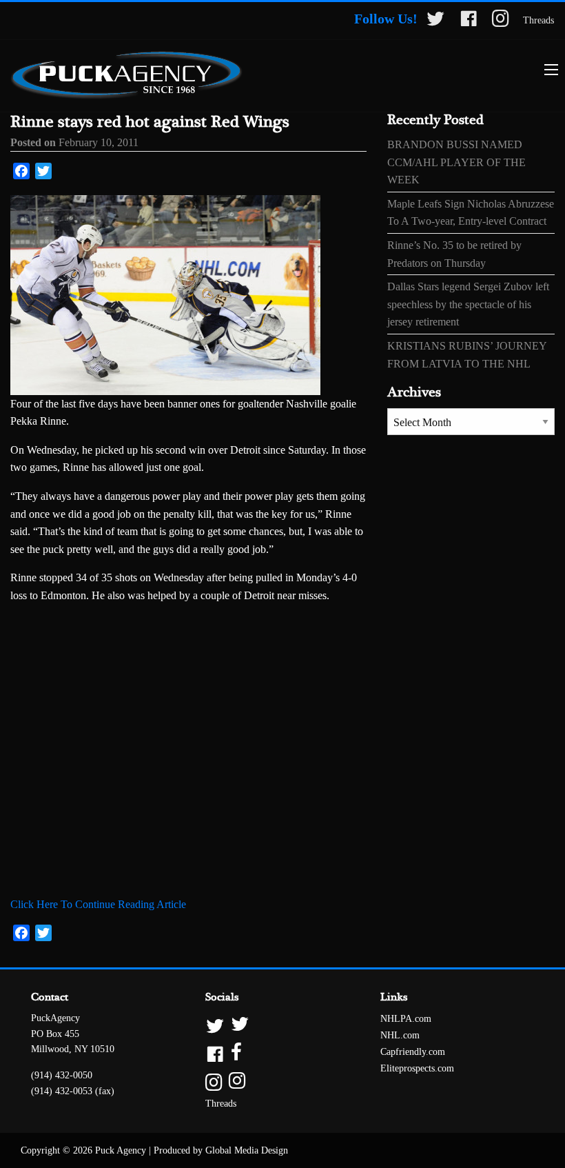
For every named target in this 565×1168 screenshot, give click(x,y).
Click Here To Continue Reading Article (98, 904)
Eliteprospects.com (417, 1068)
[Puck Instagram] (500, 21)
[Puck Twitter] (435, 21)
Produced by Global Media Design (221, 1150)
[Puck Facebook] (468, 21)
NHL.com (400, 1035)
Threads (538, 20)
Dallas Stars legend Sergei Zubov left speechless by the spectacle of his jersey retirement (468, 304)
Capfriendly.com (412, 1052)
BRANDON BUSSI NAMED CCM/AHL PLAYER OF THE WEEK (456, 162)
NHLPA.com (405, 1019)
